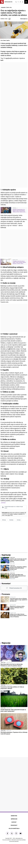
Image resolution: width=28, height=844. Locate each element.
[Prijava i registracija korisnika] (20, 1)
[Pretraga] (18, 1)
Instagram (20, 514)
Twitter (11, 514)
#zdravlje (18, 520)
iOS (25, 512)
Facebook (15, 514)
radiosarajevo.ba (18, 838)
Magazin (3, 7)
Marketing (14, 815)
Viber (9, 515)
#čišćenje (4, 520)
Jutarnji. (3, 503)
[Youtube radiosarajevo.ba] (20, 833)
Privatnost (14, 825)
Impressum (14, 819)
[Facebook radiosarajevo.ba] (7, 833)
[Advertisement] (14, 125)
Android (22, 512)
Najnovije (6, 643)
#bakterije (11, 520)
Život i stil (9, 7)
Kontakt (14, 822)
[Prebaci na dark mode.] (16, 1)
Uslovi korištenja (14, 828)
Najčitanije (6, 555)
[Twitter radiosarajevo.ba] (11, 833)
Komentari (6, 583)
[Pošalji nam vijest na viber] (16, 833)
